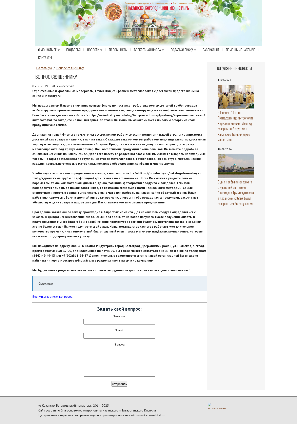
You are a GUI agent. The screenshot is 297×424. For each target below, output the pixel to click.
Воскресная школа (147, 49)
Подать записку (182, 49)
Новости (93, 49)
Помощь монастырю (240, 49)
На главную (44, 68)
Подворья (73, 49)
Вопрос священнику (70, 68)
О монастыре (47, 49)
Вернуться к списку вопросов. (52, 296)
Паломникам (118, 49)
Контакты (45, 57)
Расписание (211, 49)
